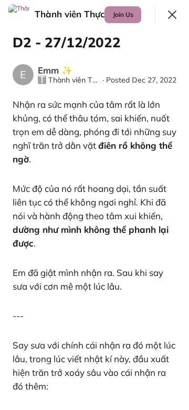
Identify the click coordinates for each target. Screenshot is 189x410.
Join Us (123, 14)
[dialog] (94, 205)
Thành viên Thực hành (74, 80)
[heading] (83, 14)
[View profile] (18, 14)
